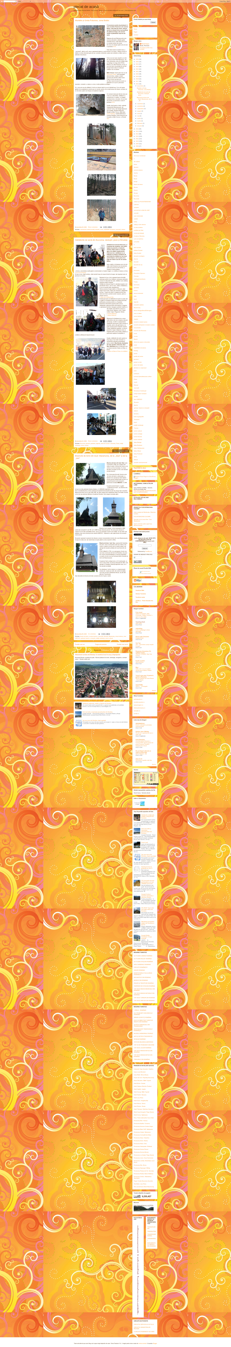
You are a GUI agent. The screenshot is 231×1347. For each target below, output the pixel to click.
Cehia (135, 221)
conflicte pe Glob (138, 230)
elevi (135, 267)
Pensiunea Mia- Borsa (140, 1165)
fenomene (137, 270)
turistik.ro (136, 713)
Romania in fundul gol (140, 391)
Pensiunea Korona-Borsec (141, 1152)
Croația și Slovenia (139, 236)
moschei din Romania (140, 330)
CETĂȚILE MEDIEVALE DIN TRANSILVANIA (142, 1025)
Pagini (135, 32)
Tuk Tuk (138, 643)
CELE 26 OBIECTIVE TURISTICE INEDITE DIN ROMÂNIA (143, 1021)
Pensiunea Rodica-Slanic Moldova (143, 1173)
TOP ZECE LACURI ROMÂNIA (142, 1047)
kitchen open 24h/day (142, 731)
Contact (136, 35)
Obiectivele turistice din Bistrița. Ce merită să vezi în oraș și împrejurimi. (97, 654)
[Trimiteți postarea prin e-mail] (100, 227)
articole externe (138, 170)
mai (138, 116)
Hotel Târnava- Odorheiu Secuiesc (143, 1109)
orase (135, 345)
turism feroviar (138, 436)
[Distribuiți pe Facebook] (109, 227)
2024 (137, 64)
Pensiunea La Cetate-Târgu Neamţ (144, 1155)
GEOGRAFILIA (140, 723)
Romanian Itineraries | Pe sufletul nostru (143, 651)
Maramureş (112, 636)
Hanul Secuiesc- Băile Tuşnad (142, 1080)
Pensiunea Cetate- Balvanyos (142, 1132)
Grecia (136, 290)
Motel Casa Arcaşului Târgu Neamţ (144, 1112)
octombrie (140, 106)
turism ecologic (138, 434)
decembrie (140, 86)
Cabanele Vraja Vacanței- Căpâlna (143, 1069)
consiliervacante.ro (139, 702)
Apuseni (136, 167)
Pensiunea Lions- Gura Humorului (143, 1158)
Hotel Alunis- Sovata (139, 1083)
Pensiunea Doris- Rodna (141, 1140)
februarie (140, 123)
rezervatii (118, 229)
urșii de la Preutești (81, 272)
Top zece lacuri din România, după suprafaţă (94, 720)
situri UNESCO (138, 399)
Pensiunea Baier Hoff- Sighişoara (143, 1129)
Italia (135, 296)
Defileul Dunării (138, 250)
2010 (137, 141)
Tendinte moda (140, 597)
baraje (135, 181)
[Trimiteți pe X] (107, 227)
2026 (137, 59)
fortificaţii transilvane (139, 279)
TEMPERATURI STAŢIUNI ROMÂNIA (144, 986)
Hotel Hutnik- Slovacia (140, 1095)
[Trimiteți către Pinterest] (111, 227)
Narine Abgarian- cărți (141, 753)
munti (101, 229)
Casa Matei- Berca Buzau (141, 1075)
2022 (137, 69)
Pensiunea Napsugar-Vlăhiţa (142, 1168)
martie (139, 121)
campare (136, 207)
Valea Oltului (137, 451)
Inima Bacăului (140, 739)
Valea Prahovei (138, 454)
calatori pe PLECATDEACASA (142, 201)
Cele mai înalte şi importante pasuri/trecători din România (97, 712)
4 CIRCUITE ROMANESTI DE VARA (144, 1331)
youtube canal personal (140, 462)
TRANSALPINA (151, 1231)
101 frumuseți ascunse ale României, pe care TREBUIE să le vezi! (147, 882)
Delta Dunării (137, 253)
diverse (136, 259)
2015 (137, 129)
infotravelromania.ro (139, 708)
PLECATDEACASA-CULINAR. (142, 516)
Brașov (136, 190)
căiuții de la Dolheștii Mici (107, 297)
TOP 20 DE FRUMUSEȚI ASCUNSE (144, 1045)
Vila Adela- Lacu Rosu (140, 1184)
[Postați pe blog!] (106, 227)
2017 (137, 81)
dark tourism (137, 247)
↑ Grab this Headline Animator (145, 573)
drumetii (97, 229)
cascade (136, 213)
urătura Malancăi (111, 315)
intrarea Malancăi (112, 313)
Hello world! (139, 623)
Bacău (135, 176)
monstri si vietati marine (140, 322)
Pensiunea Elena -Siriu (140, 1143)
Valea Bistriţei (137, 442)
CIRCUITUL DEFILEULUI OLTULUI (144, 1324)
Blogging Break (140, 638)
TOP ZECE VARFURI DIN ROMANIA (144, 1000)
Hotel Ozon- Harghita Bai (141, 1100)
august (139, 111)
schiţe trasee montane (140, 393)
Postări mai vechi (122, 644)
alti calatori (137, 161)
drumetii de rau (138, 264)
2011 (137, 138)
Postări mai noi (80, 644)
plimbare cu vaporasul (140, 368)
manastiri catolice (139, 305)
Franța (136, 282)
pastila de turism (138, 356)
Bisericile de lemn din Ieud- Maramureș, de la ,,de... (144, 99)
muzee (136, 336)
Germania (136, 284)
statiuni (123, 229)
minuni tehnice (119, 636)
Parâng (136, 350)
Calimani (136, 204)
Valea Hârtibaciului (139, 448)
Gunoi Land (144, 842)
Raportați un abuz (140, 468)
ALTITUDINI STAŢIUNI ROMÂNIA (143, 961)
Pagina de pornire (101, 644)
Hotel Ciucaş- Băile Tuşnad (141, 1092)
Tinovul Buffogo (111, 113)
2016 (137, 84)
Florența (136, 276)
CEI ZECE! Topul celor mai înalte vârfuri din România (147, 909)
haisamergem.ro (138, 705)
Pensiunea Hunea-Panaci (141, 1149)
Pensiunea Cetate (111, 74)
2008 (137, 146)
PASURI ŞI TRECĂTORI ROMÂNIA (144, 983)
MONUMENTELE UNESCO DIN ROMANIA (151, 1244)
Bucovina (82, 443)
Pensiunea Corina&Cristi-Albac (142, 1135)
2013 (137, 134)
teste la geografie (139, 416)
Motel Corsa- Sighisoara (141, 1115)
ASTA (114, 46)
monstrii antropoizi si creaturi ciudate (144, 325)
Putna (117, 443)
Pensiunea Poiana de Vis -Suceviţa (144, 1171)
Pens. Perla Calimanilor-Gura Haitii (144, 1118)
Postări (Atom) (105, 650)
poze (135, 370)
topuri (135, 422)
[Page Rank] (138, 562)
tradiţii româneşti (100, 638)
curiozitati (100, 636)
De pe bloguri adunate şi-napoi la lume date (143, 751)
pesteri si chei (138, 362)
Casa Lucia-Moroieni (140, 1072)
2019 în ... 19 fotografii (141, 686)
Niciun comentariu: (93, 227)
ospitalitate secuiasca (109, 229)
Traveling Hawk (140, 622)
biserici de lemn (84, 636)
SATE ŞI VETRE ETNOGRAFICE (143, 1036)
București (136, 198)
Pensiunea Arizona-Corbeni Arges (143, 1126)
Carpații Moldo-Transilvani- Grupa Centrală (146, 937)
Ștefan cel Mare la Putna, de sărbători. (118, 351)
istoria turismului (138, 293)
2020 (137, 74)
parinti (135, 353)
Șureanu (136, 413)
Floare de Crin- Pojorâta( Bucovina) (144, 1077)
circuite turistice (93, 636)
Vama (135, 456)
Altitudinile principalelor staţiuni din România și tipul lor (147, 923)
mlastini (136, 319)
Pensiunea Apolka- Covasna (142, 1123)
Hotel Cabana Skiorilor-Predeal (142, 1086)
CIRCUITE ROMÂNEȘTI (141, 967)
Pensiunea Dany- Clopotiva (141, 1138)
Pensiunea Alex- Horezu (140, 1120)
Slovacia (136, 402)
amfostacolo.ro (138, 699)
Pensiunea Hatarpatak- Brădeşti (143, 1146)
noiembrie (140, 103)
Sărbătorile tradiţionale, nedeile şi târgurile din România (96, 703)
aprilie (139, 118)
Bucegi (136, 193)
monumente (137, 327)
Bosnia (136, 187)
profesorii (136, 373)
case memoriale (138, 216)
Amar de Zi (139, 759)
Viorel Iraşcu (145, 44)
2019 (137, 76)
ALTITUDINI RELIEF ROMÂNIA (143, 958)
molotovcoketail (142, 1343)
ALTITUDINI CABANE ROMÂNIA (143, 956)
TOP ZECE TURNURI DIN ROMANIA (144, 997)
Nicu (137, 667)
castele (136, 219)
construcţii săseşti (139, 233)
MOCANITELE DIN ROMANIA (142, 977)
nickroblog (139, 628)
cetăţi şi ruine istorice (140, 224)
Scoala (136, 396)
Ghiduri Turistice (141, 594)
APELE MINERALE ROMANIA (142, 964)
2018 (137, 79)
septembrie (140, 108)
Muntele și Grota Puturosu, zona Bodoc (92, 20)
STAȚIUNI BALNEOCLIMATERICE (143, 1042)
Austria (136, 173)
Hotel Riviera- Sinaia (139, 1106)
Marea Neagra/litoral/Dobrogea (143, 310)
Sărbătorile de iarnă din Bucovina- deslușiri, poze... (143, 93)
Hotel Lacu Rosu (138, 1097)
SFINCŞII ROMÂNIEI (140, 1039)
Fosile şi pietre (140, 660)
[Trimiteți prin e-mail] (104, 227)
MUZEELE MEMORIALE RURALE (143, 1033)
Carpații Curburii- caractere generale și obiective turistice (147, 895)
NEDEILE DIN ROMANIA (141, 980)
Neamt (136, 339)
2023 (137, 66)
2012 (137, 136)
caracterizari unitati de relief (87, 229)
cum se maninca (138, 239)
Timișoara (136, 419)
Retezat (136, 385)
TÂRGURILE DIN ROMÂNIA (142, 1059)
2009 (137, 143)
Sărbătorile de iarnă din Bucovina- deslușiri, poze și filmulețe (101, 240)
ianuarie (139, 126)
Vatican (136, 459)
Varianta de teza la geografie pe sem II (146, 867)
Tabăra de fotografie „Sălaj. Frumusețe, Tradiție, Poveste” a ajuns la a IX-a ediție (144, 615)
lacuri (135, 299)
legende (98, 443)
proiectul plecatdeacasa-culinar (143, 376)
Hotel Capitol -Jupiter (140, 1089)
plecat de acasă (86, 7)
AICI (108, 118)
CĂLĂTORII (139, 685)
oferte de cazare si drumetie (108, 443)
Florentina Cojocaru (139, 273)
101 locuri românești (139, 155)
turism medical (138, 439)
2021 (137, 71)
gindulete (93, 443)
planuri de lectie (138, 365)
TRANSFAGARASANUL (151, 1235)
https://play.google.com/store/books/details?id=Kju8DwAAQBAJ (145, 491)
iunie (138, 113)
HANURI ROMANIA (139, 970)
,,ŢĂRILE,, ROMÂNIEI (140, 1010)
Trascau (136, 428)
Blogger (155, 1343)
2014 (137, 131)
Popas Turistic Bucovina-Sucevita (143, 1181)
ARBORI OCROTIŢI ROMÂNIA (142, 1017)
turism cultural (84, 445)
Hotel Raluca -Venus (139, 1103)
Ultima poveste (139, 662)
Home (135, 29)
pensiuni (136, 359)
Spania (136, 405)
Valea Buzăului (138, 445)
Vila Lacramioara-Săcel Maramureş (144, 1186)
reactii (135, 382)
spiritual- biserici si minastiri (88, 638)
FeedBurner (148, 551)
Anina (135, 164)
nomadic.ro (137, 710)
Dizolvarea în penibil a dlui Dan (144, 760)
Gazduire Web (140, 590)
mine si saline (137, 313)
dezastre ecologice (139, 256)
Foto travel (139, 612)
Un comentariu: (92, 634)
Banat (135, 178)
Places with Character (142, 636)
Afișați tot (154, 690)
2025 (137, 61)
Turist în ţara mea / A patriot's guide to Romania (144, 676)
